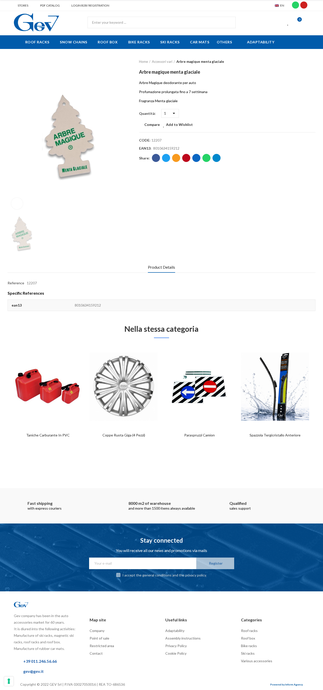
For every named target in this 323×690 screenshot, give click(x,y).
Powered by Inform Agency (286, 684)
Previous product (299, 61)
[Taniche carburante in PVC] (48, 386)
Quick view (69, 373)
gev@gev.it (33, 671)
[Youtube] (303, 5)
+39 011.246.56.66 (40, 661)
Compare (152, 124)
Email (176, 158)
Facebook (156, 158)
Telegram (216, 158)
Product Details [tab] (161, 267)
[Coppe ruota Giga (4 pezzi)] (124, 386)
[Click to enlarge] (17, 203)
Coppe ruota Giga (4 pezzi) (123, 435)
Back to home (305, 61)
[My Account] (306, 22)
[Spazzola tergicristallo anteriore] (275, 386)
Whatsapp (206, 158)
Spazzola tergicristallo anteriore (275, 435)
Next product (311, 61)
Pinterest (186, 158)
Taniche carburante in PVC (48, 435)
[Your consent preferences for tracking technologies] (9, 681)
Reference (16, 283)
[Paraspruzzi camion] (199, 386)
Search (228, 22)
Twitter (166, 158)
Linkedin (196, 158)
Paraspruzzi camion (199, 435)
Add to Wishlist (179, 124)
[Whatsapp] (295, 5)
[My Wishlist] (288, 22)
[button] (21, 5)
